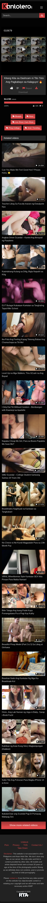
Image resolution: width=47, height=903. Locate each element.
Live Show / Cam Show (24, 122)
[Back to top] (39, 895)
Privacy (16, 845)
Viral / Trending (34, 128)
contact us (14, 878)
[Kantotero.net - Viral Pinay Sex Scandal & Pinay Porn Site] (19, 7)
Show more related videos (24, 825)
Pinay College (14, 128)
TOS (25, 845)
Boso (31, 116)
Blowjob (18, 116)
